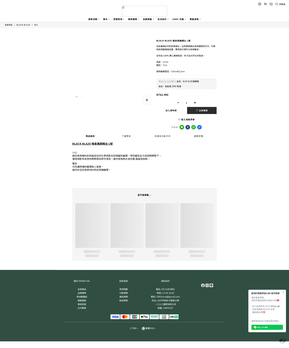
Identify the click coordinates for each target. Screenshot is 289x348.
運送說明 (123, 296)
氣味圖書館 (82, 296)
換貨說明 (123, 300)
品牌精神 (82, 292)
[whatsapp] (193, 127)
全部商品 (9, 24)
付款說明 (123, 292)
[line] (182, 127)
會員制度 (82, 304)
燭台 (36, 24)
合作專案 (82, 307)
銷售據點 (82, 300)
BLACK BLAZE (23, 24)
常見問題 (123, 289)
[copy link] (199, 127)
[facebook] (187, 127)
